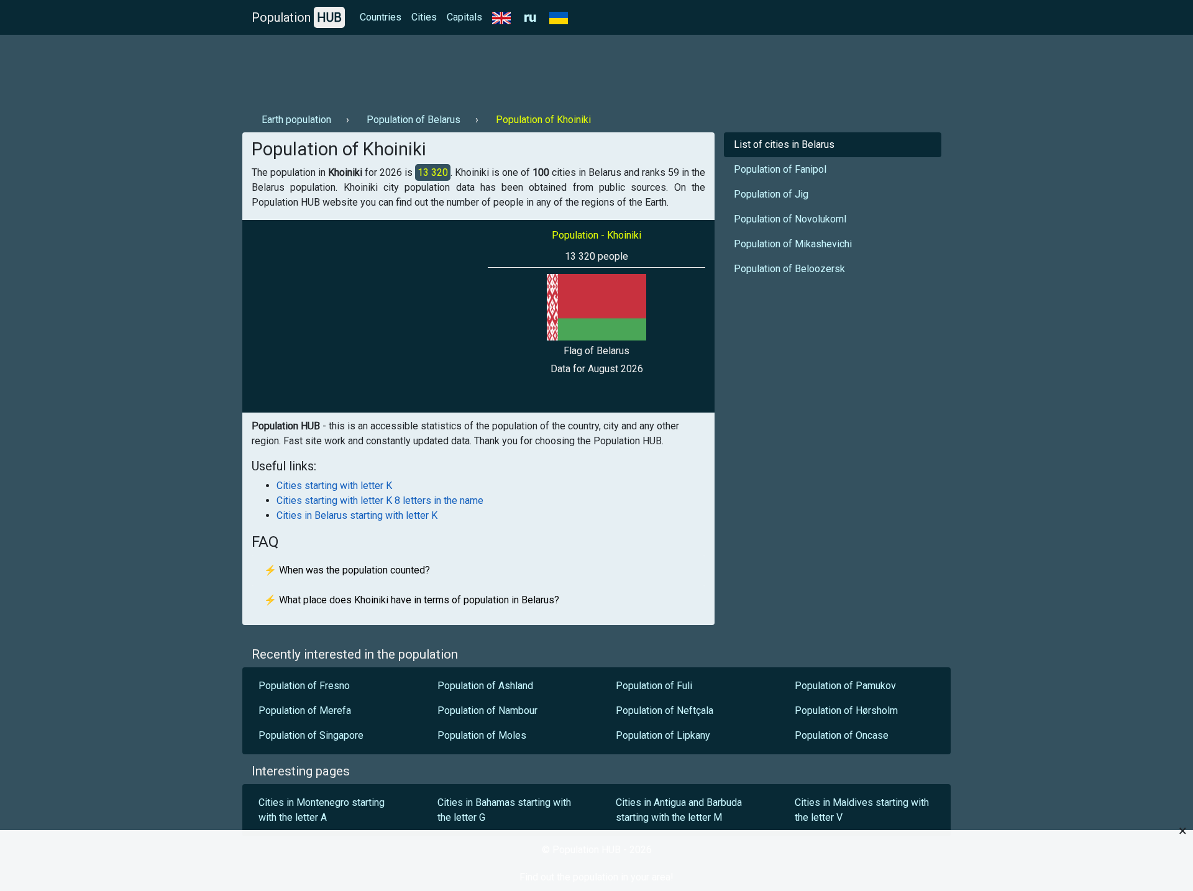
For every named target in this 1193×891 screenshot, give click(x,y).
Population (297, 17)
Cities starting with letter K (334, 485)
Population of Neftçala (664, 710)
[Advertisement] (468, 69)
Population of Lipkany (663, 735)
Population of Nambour (487, 710)
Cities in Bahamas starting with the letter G (504, 810)
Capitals (464, 17)
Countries (380, 17)
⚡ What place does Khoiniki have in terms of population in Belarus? (411, 600)
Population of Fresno (304, 686)
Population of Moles (481, 735)
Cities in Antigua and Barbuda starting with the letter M (679, 810)
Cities (424, 17)
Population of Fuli (654, 686)
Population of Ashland (485, 686)
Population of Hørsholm (847, 710)
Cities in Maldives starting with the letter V (862, 810)
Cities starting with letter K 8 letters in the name (380, 500)
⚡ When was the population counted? (347, 570)
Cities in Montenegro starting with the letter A (321, 810)
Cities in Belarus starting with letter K (357, 515)
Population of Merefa (304, 710)
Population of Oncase (842, 735)
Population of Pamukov (845, 686)
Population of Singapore (310, 735)
